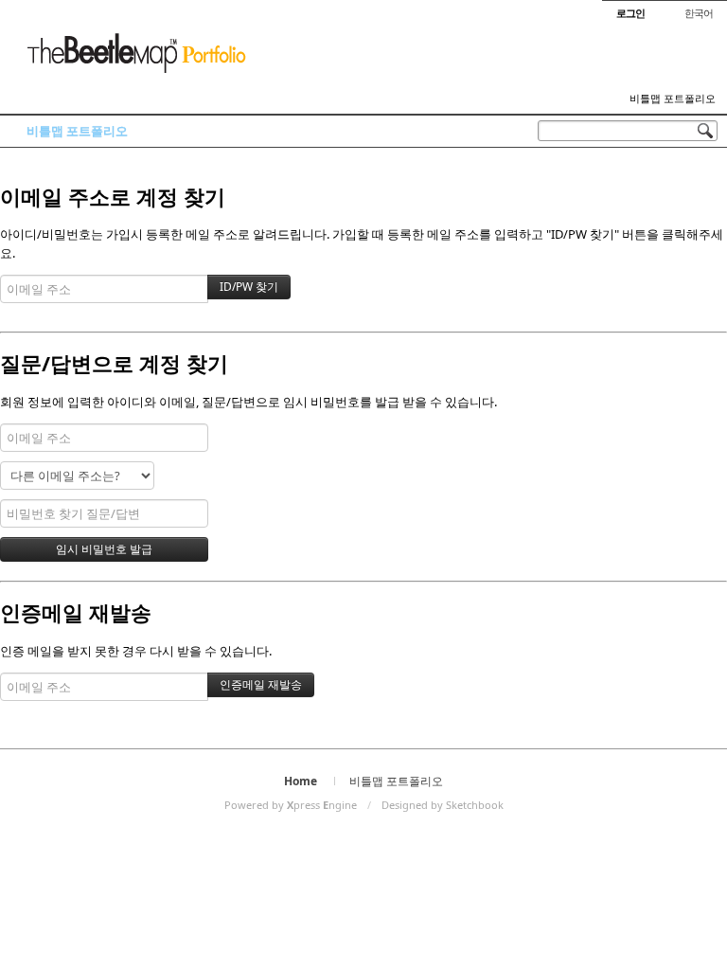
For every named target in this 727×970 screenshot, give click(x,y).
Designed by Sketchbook (442, 805)
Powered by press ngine (290, 805)
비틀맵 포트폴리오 (672, 98)
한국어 (698, 13)
